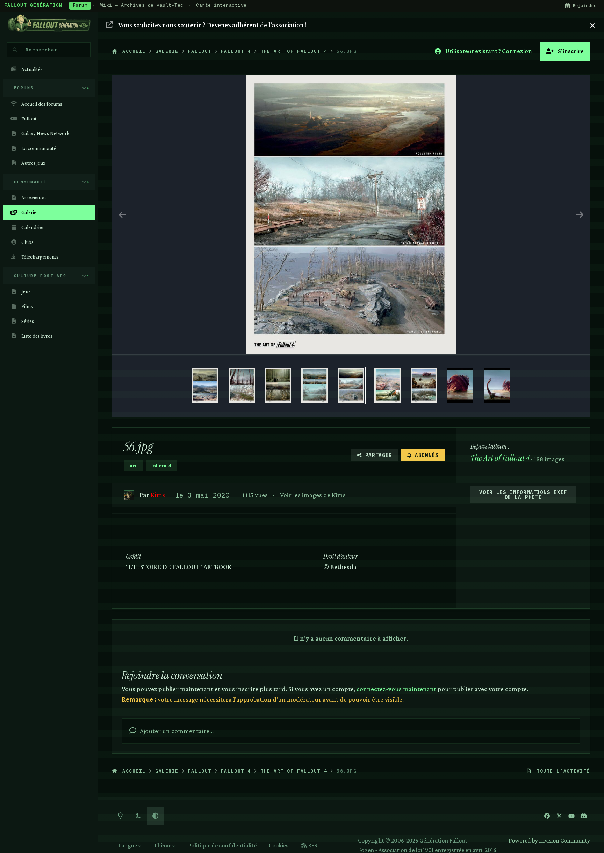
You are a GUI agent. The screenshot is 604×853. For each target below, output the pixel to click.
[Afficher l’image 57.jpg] (314, 385)
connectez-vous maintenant (396, 688)
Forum (80, 5)
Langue (128, 845)
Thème (163, 845)
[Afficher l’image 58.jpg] (278, 385)
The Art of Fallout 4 (500, 458)
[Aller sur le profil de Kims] (129, 495)
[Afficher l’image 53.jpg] (460, 385)
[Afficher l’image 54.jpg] (424, 385)
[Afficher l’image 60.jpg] (205, 385)
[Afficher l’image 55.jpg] (387, 385)
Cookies (278, 845)
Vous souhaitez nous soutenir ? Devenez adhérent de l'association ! (212, 25)
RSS (312, 845)
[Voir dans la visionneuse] (351, 214)
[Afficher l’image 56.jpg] (351, 385)
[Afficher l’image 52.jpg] (497, 385)
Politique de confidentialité (222, 845)
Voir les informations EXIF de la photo (523, 494)
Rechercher (41, 50)
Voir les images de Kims (313, 495)
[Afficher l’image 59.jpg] (242, 385)
